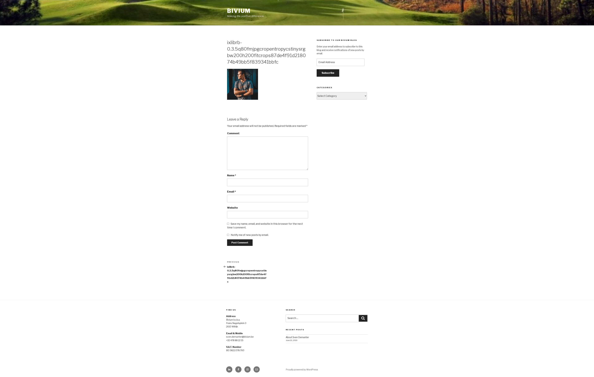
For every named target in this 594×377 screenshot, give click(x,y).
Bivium (239, 10)
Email (231, 191)
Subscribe (328, 72)
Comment (233, 133)
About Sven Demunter (297, 337)
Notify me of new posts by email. (250, 234)
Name (231, 175)
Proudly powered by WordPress (302, 369)
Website (232, 207)
